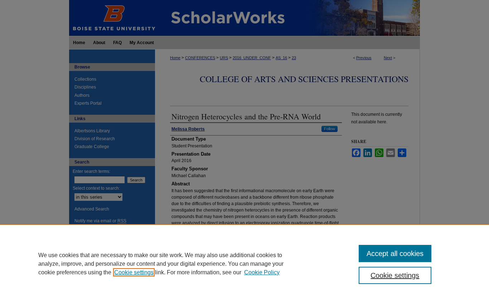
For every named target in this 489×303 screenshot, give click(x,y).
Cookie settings (134, 272)
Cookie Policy (262, 272)
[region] (244, 263)
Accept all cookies (395, 253)
